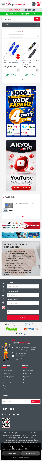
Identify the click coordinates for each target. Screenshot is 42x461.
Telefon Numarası (13, 299)
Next (23, 216)
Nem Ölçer (34, 433)
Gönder (23, 317)
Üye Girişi (26, 377)
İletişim (5, 386)
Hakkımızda (6, 374)
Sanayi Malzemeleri (22, 433)
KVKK (4, 389)
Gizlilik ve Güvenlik (8, 380)
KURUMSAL (6, 365)
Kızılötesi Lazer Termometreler (15, 440)
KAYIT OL (35, 401)
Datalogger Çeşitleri (15, 438)
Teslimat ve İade (8, 383)
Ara (37, 19)
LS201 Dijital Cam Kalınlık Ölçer (24, 203)
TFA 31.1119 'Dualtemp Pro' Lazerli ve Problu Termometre (30, 62)
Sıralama (5, 36)
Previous (19, 216)
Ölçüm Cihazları (9, 433)
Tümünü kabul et (30, 453)
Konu (8, 308)
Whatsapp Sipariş (22, 13)
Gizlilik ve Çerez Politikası (22, 457)
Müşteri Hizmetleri (22, 10)
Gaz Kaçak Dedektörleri (29, 442)
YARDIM (25, 365)
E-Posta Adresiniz (12, 291)
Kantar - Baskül (29, 438)
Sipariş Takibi (27, 374)
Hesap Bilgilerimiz (8, 377)
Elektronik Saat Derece (12, 442)
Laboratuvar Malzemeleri (12, 435)
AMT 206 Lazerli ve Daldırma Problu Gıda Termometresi (11, 62)
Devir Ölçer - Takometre (31, 435)
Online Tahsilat (7, 370)
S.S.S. (25, 383)
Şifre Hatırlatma (28, 370)
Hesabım (26, 380)
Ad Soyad (10, 283)
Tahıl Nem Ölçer (32, 440)
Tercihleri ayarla (11, 453)
